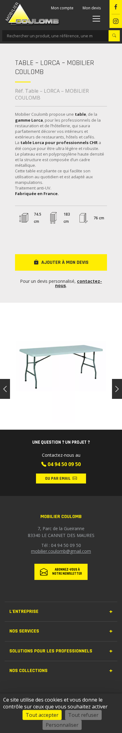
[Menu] (95, 18)
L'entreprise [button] (23, 611)
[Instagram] (116, 21)
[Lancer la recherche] (114, 35)
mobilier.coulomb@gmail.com (61, 551)
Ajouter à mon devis (65, 262)
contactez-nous (78, 283)
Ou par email (58, 478)
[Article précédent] (5, 389)
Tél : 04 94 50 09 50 (61, 545)
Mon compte (62, 8)
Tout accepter (42, 715)
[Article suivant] (117, 389)
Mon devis (92, 8)
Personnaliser (62, 724)
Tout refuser (83, 715)
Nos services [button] (24, 631)
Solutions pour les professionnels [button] (50, 651)
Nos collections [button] (28, 670)
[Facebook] (116, 7)
